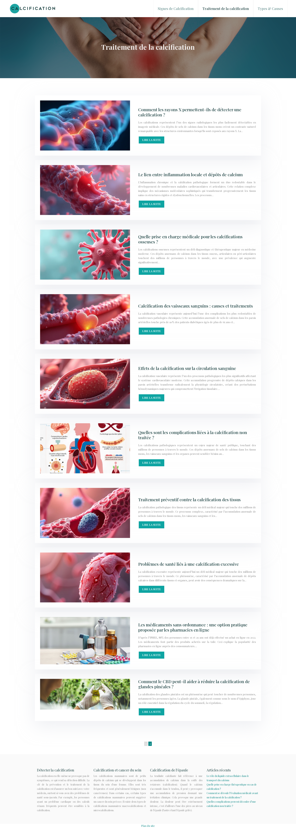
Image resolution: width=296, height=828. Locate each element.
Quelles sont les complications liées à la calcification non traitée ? (192, 434)
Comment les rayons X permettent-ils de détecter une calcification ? (189, 112)
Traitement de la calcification (225, 8)
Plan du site (148, 825)
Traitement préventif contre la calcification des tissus (189, 499)
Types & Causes (270, 8)
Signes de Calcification (176, 8)
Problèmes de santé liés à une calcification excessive (188, 564)
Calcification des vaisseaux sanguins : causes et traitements (195, 306)
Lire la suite (151, 140)
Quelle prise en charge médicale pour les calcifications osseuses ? (190, 239)
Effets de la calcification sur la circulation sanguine (187, 368)
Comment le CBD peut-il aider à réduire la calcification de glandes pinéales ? (194, 684)
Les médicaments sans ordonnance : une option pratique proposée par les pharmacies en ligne (192, 627)
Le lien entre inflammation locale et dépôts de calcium (190, 174)
